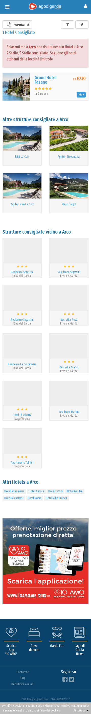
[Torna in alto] (76, 699)
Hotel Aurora (36, 491)
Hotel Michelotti (13, 498)
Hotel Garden (75, 491)
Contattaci (22, 672)
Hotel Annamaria (14, 491)
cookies (55, 710)
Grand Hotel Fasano (46, 80)
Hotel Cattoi (55, 491)
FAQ (22, 678)
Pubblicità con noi (22, 684)
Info (80, 94)
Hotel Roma (34, 498)
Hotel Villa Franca (56, 498)
